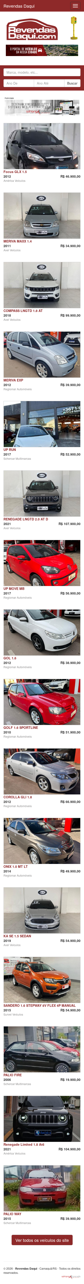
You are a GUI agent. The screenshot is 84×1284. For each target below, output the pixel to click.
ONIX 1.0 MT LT (16, 866)
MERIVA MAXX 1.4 (18, 241)
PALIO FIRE (13, 1075)
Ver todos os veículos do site (42, 1240)
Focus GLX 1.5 (15, 171)
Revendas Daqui (19, 6)
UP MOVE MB (14, 588)
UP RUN (10, 449)
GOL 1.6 (10, 658)
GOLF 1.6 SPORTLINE (21, 727)
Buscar (72, 83)
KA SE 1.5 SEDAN (17, 936)
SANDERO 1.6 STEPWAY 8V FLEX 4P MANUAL (40, 1005)
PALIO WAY (12, 1214)
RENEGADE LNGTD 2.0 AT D (26, 519)
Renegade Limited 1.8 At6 (24, 1144)
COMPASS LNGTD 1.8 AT (23, 310)
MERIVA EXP (13, 380)
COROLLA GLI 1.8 (18, 797)
